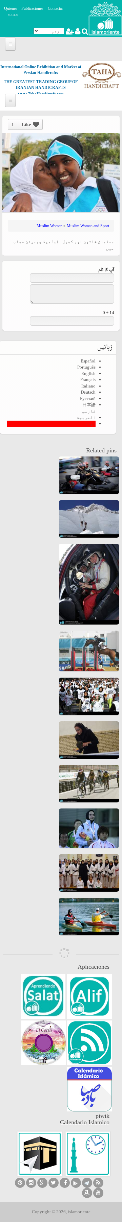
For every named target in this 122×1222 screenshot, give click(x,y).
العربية (86, 417)
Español (88, 360)
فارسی (89, 411)
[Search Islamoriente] (84, 32)
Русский (88, 398)
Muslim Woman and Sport (88, 226)
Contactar (55, 8)
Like (21, 124)
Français (88, 379)
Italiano (88, 386)
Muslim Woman (49, 226)
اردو (90, 423)
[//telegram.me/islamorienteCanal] (87, 1183)
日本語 (89, 404)
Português (86, 367)
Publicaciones (32, 8)
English (88, 373)
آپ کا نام (106, 270)
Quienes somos (11, 11)
